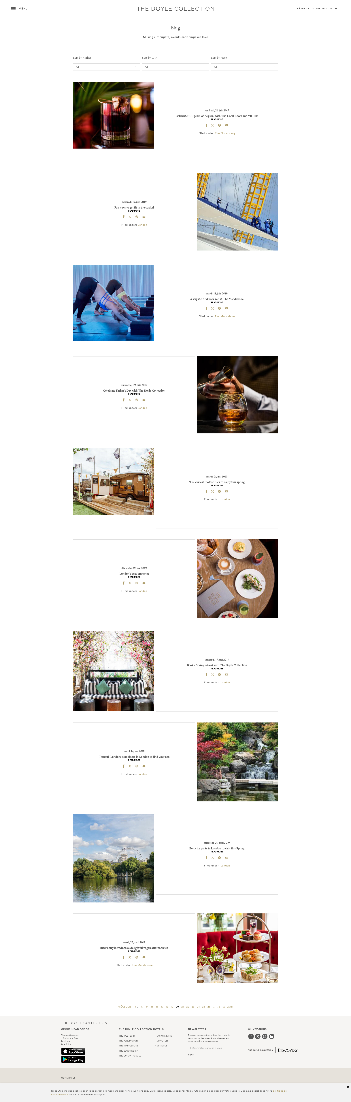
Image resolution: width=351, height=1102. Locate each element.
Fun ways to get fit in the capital (134, 207)
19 (172, 1006)
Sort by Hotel (219, 57)
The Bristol (160, 1045)
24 (198, 1006)
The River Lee (161, 1040)
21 (182, 1006)
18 (167, 1006)
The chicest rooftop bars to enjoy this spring (217, 482)
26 (208, 1006)
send (191, 1054)
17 (162, 1006)
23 (193, 1006)
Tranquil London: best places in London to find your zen (134, 756)
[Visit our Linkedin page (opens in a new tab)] (271, 1036)
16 (157, 1006)
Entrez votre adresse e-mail (206, 1048)
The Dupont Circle (130, 1055)
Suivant (228, 1006)
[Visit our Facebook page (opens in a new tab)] (251, 1036)
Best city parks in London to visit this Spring (217, 848)
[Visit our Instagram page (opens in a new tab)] (264, 1036)
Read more (217, 119)
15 (152, 1006)
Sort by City (149, 57)
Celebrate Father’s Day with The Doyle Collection (134, 390)
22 (187, 1006)
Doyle (175, 8)
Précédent (125, 1006)
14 (147, 1006)
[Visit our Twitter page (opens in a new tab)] (258, 1036)
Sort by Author (82, 57)
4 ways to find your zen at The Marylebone (217, 299)
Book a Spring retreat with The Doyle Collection (217, 665)
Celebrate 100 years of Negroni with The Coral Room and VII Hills (217, 116)
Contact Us (68, 1077)
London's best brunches (134, 573)
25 (203, 1006)
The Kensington (128, 1040)
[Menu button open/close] (13, 8)
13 (142, 1006)
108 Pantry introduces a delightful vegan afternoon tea (134, 948)
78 (218, 1006)
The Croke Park (163, 1035)
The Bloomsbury (225, 133)
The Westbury (127, 1035)
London (142, 224)
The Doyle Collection (84, 1023)
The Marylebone (225, 316)
